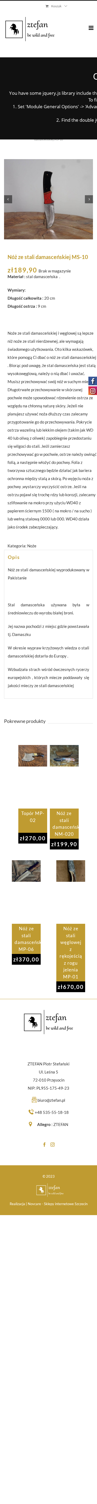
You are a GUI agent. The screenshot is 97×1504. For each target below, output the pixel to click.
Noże (31, 545)
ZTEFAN (60, 1124)
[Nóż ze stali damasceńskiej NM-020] (64, 777)
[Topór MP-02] (32, 777)
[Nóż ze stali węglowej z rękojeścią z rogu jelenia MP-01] (70, 892)
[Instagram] (52, 1144)
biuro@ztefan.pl (51, 1100)
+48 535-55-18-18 (52, 1112)
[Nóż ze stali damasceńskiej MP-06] (26, 892)
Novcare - (36, 1204)
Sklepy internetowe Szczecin (66, 1204)
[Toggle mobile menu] (91, 24)
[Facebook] (44, 1144)
